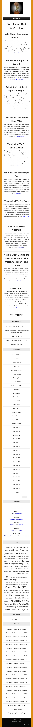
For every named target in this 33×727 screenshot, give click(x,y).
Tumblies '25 (16, 488)
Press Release (16, 416)
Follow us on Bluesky (16, 513)
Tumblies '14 (16, 446)
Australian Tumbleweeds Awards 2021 (16, 686)
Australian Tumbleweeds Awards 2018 (16, 675)
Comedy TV (16, 378)
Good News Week (22, 558)
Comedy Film (16, 366)
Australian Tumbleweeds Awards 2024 (16, 697)
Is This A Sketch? (16, 397)
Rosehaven (24, 582)
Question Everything (24, 579)
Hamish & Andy (16, 561)
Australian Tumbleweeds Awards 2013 (16, 655)
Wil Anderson (13, 610)
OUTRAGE (16, 408)
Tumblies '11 (16, 435)
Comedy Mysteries (16, 370)
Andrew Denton (18, 547)
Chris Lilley (16, 553)
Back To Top (27, 724)
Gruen (7, 561)
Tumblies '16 (16, 454)
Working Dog (24, 610)
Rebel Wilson (16, 582)
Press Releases (16, 419)
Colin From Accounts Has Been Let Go (16, 340)
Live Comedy (16, 400)
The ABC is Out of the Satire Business (16, 326)
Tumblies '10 (16, 431)
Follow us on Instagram (16, 519)
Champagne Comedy (16, 709)
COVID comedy (16, 381)
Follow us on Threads (16, 530)
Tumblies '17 (16, 458)
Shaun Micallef (16, 587)
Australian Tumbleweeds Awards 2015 (16, 663)
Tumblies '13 (16, 442)
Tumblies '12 (16, 439)
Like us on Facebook (16, 508)
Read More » (17, 53)
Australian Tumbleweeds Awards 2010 (16, 644)
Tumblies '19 (16, 465)
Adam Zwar (9, 547)
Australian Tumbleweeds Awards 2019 (16, 678)
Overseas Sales (16, 412)
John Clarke (25, 566)
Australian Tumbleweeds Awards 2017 (16, 671)
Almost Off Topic (16, 355)
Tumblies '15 (16, 450)
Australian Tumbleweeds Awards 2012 (16, 652)
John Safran (9, 569)
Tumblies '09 (16, 427)
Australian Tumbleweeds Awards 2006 (16, 629)
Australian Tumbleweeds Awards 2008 (16, 636)
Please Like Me (11, 580)
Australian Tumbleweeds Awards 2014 (16, 659)
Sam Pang (15, 584)
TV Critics (16, 492)
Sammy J (9, 584)
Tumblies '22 (16, 477)
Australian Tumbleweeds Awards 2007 (16, 633)
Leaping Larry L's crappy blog (16, 713)
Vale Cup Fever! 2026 (17, 344)
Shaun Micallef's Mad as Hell (14, 590)
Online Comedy (16, 404)
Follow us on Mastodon (16, 524)
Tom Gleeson (11, 607)
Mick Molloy (14, 577)
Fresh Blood (11, 558)
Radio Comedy (16, 423)
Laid (24, 571)
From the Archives (16, 385)
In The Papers (16, 393)
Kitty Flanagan (15, 571)
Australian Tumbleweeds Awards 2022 (16, 690)
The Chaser (17, 595)
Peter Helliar (23, 577)
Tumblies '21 (16, 473)
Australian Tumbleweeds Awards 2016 (16, 667)
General (16, 389)
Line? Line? (16, 288)
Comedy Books (16, 362)
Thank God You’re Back (16, 201)
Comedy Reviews (16, 374)
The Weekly (17, 601)
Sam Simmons (23, 584)
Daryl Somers (17, 556)
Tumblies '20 (16, 469)
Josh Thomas (19, 569)
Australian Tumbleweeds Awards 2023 (16, 694)
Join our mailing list (9, 535)
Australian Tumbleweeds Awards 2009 (16, 640)
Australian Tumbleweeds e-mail (16, 705)
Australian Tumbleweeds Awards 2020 (16, 682)
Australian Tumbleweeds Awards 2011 (16, 648)
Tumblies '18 (16, 461)
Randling (8, 582)
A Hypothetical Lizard (16, 336)
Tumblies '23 (16, 480)
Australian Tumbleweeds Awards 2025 (16, 701)
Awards (16, 358)
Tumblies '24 (16, 484)
